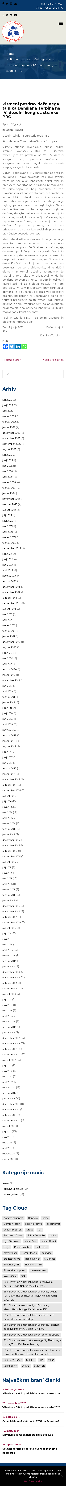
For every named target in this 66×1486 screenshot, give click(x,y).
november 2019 (11, 680)
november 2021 (11, 592)
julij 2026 (7, 399)
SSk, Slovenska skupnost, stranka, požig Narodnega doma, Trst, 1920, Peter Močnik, (32, 1342)
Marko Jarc (31, 1241)
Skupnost (49, 1258)
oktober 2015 (9, 851)
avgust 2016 (9, 796)
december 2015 (11, 840)
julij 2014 (7, 933)
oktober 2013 (9, 983)
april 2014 (7, 950)
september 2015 (11, 856)
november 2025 (11, 438)
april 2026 (7, 410)
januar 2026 (8, 427)
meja (6, 1247)
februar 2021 (9, 630)
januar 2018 (8, 741)
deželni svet (53, 1223)
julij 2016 (7, 801)
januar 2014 (8, 966)
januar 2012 (8, 1098)
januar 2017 (8, 774)
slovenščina (10, 1276)
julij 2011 (6, 1131)
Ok (25, 1481)
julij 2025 (7, 454)
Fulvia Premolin (36, 1235)
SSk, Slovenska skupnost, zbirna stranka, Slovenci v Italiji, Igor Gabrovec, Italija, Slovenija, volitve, (32, 1352)
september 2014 (11, 922)
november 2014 (11, 911)
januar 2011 (8, 1159)
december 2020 (11, 641)
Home (10, 53)
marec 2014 (9, 955)
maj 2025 (7, 465)
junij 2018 (7, 713)
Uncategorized (10, 1194)
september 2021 (11, 603)
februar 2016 (9, 829)
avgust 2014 (9, 928)
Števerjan (39, 1365)
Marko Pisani (48, 1241)
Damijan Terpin (12, 1223)
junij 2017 (7, 757)
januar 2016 (8, 834)
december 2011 (11, 1104)
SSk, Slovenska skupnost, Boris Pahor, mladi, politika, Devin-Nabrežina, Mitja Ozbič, (28, 1283)
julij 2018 (7, 708)
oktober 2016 (9, 785)
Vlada (51, 1359)
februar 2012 (9, 1093)
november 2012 (11, 1043)
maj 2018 (7, 719)
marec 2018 (9, 730)
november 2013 (11, 977)
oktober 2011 (9, 1115)
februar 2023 (9, 542)
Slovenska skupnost (15, 1270)
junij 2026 (7, 405)
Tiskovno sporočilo (12, 1188)
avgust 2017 (9, 746)
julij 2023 (7, 515)
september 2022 (11, 548)
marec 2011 (8, 1153)
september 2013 (11, 988)
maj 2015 (7, 878)
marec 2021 (8, 625)
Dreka (29, 1229)
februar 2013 (9, 1027)
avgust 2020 (9, 647)
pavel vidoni (10, 1253)
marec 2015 (8, 889)
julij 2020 (7, 652)
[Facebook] (5, 346)
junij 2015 (7, 873)
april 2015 (7, 884)
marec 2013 (8, 1021)
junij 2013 (7, 1005)
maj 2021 (7, 614)
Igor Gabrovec (12, 1241)
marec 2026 (9, 416)
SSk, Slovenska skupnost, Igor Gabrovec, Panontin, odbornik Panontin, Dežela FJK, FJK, (32, 1326)
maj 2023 (7, 526)
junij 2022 (7, 559)
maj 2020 (7, 658)
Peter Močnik (29, 1253)
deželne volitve (33, 1223)
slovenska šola (38, 1270)
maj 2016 (7, 812)
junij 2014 (7, 939)
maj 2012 (7, 1076)
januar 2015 (8, 900)
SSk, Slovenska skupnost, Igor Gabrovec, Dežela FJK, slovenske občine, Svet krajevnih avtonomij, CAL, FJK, (30, 1295)
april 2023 (7, 531)
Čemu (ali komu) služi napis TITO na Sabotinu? (30, 1421)
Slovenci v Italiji (33, 1264)
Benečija (33, 1218)
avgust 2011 (9, 1126)
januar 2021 (8, 636)
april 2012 (7, 1082)
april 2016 (7, 818)
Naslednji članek (53, 359)
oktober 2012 (9, 1049)
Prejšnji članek (11, 359)
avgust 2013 (9, 994)
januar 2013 (8, 1032)
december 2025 (11, 432)
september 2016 (11, 790)
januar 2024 (8, 493)
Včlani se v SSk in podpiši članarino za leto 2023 (31, 1393)
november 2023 (11, 498)
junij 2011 (7, 1137)
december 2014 (11, 906)
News (5, 1183)
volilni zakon (10, 1365)
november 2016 (11, 779)
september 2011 (11, 1120)
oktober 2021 (9, 597)
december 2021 (11, 586)
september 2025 (11, 443)
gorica (53, 1235)
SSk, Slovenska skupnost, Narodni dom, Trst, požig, (32, 1334)
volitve (25, 1365)
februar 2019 (9, 697)
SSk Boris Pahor (12, 1359)
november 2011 (11, 1109)
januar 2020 (9, 674)
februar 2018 (9, 735)
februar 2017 (9, 768)
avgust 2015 (9, 862)
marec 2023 (9, 537)
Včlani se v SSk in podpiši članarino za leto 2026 (31, 1407)
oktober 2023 (9, 504)
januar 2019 (8, 702)
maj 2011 (7, 1142)
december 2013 (11, 972)
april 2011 (7, 1148)
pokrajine (47, 1253)
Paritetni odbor (22, 1247)
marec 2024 (9, 482)
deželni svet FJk (12, 1229)
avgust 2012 (9, 1060)
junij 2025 (7, 460)
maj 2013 (7, 1010)
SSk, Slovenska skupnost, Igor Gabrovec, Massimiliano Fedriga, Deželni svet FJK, (26, 1307)
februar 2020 (9, 669)
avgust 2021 (9, 608)
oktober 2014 (9, 917)
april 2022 (7, 570)
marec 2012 (8, 1087)
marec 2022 (9, 575)
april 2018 (7, 724)
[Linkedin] (18, 346)
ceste (45, 1218)
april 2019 (7, 691)
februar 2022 (9, 581)
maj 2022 (7, 564)
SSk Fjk (30, 1359)
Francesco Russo (13, 1235)
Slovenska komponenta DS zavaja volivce (27, 1434)
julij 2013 (7, 999)
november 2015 (11, 845)
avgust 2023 (9, 509)
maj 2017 (7, 763)
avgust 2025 (9, 449)
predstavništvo (12, 1258)
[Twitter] (12, 346)
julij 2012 (7, 1065)
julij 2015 (6, 867)
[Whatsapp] (24, 346)
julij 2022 (7, 553)
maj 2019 (7, 686)
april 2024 (7, 476)
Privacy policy (35, 1481)
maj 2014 (7, 944)
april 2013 (7, 1016)
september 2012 (11, 1054)
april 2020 (7, 663)
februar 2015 (9, 895)
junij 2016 (7, 807)
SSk (23, 1276)
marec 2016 (8, 823)
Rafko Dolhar (32, 1258)
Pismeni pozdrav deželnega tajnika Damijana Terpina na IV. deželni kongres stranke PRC (31, 110)
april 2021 (7, 619)
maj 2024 (7, 471)
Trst (41, 1359)
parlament (41, 1247)
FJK (40, 1229)
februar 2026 (9, 421)
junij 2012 (7, 1071)
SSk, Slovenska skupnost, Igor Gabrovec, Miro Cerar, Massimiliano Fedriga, (29, 1317)
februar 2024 (9, 487)
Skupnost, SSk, (12, 1264)
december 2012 (11, 1038)
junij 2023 (7, 520)
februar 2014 (9, 961)
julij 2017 (7, 752)
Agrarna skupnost (13, 1218)
